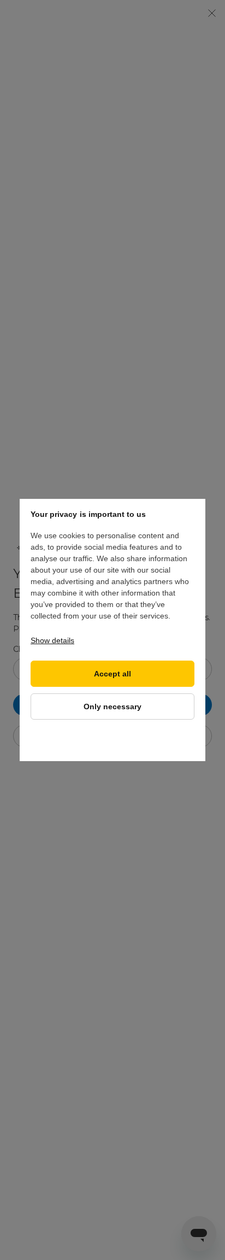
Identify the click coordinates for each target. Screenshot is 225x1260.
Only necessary (112, 707)
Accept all (112, 674)
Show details (52, 640)
